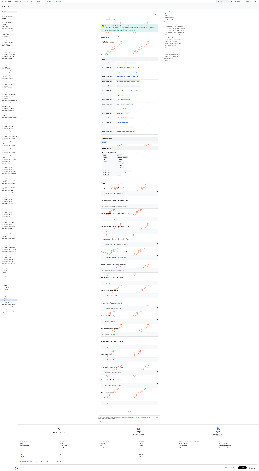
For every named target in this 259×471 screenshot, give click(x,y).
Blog (58, 1)
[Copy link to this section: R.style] (106, 397)
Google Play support (223, 447)
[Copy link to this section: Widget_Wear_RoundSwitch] (119, 290)
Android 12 (141, 454)
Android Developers (105, 14)
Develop (38, 1)
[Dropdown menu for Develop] (41, 1)
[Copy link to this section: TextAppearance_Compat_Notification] (126, 188)
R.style (104, 142)
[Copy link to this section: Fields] (106, 183)
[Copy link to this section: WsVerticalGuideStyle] (115, 354)
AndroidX (114, 27)
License (26, 467)
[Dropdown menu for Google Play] (52, 1)
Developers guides (183, 445)
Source (21, 450)
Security (21, 447)
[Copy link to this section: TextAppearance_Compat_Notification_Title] (130, 239)
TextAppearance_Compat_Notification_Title (128, 81)
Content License (135, 417)
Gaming (61, 443)
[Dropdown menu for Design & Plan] (32, 1)
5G (60, 454)
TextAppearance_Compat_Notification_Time (128, 76)
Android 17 (141, 443)
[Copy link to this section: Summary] (109, 54)
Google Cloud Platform (59, 461)
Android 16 (141, 445)
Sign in (255, 1)
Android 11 (141, 456)
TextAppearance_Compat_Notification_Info (128, 67)
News (21, 452)
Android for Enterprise (24, 445)
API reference (6, 6)
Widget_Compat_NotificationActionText (127, 90)
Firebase (49, 461)
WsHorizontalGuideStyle (123, 108)
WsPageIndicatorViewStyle (123, 113)
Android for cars (103, 450)
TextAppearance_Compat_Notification (126, 63)
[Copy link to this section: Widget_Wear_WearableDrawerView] (125, 303)
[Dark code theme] (157, 192)
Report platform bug (223, 443)
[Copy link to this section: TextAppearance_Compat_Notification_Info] (130, 201)
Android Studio (248, 1)
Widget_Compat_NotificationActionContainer (128, 85)
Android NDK (182, 452)
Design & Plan (27, 1)
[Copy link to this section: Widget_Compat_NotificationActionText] (127, 265)
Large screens (102, 443)
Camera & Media (63, 450)
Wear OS (101, 445)
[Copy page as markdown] (115, 19)
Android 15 (141, 447)
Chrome (43, 461)
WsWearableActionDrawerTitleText (125, 131)
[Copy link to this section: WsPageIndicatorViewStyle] (119, 329)
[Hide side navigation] (16, 468)
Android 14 (141, 450)
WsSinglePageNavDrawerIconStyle (125, 118)
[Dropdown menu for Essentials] (21, 1)
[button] (9, 29)
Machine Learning (63, 445)
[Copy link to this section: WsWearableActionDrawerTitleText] (124, 380)
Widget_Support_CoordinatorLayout (126, 95)
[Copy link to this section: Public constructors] (117, 393)
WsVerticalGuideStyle (122, 122)
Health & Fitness (63, 447)
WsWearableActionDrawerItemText (125, 127)
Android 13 (141, 452)
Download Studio (183, 450)
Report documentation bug (225, 445)
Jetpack (125, 27)
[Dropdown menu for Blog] (61, 1)
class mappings (131, 30)
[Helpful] (155, 14)
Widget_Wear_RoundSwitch (123, 99)
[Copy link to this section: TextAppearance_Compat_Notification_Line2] (130, 213)
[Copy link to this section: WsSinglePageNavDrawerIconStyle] (124, 341)
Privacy (61, 452)
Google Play (48, 1)
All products (69, 461)
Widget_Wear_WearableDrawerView (125, 104)
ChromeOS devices (103, 447)
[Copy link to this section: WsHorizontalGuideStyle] (117, 316)
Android (21, 443)
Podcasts (22, 456)
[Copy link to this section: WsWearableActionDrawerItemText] (124, 367)
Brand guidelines (32, 467)
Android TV (101, 452)
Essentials (16, 1)
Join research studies (223, 450)
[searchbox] (9, 12)
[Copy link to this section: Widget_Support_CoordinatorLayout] (125, 277)
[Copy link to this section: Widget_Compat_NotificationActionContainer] (131, 252)
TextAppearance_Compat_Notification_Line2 (128, 72)
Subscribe (242, 467)
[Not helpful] (157, 14)
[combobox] (222, 1)
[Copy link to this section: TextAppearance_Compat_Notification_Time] (130, 226)
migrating (118, 29)
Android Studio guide (183, 443)
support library (124, 25)
